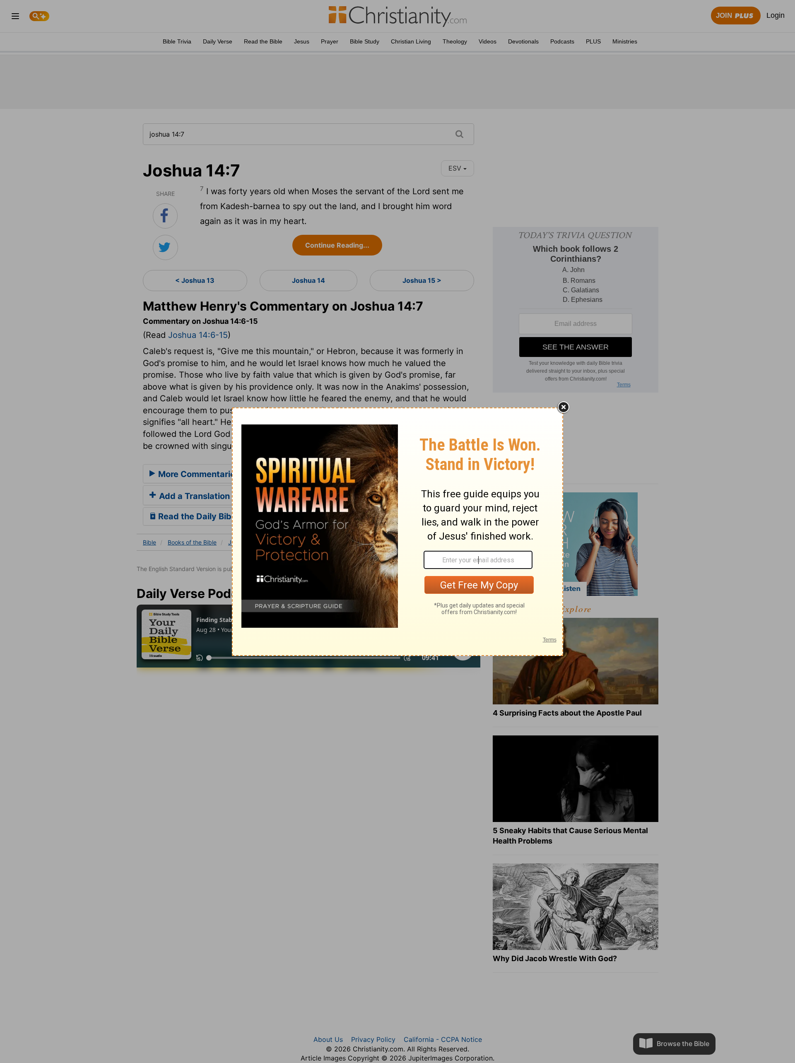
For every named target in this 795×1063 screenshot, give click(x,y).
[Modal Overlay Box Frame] (397, 531)
